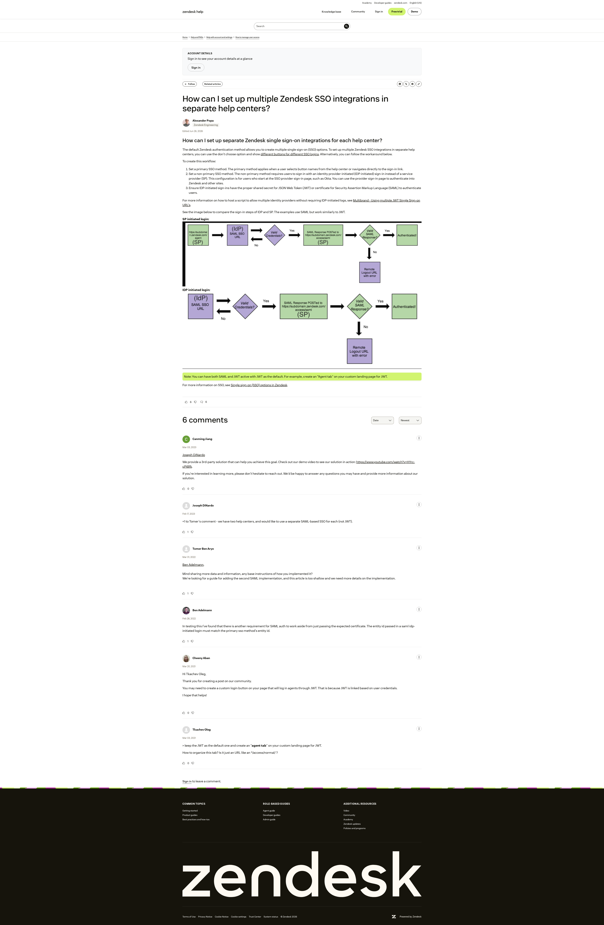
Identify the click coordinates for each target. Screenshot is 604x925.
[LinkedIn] (400, 84)
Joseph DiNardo (193, 455)
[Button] (186, 402)
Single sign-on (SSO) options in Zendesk (259, 385)
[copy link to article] (419, 84)
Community (358, 11)
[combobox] (382, 420)
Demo (414, 11)
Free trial (396, 11)
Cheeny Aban (201, 658)
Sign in (379, 11)
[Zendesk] (302, 874)
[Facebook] (412, 84)
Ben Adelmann (193, 565)
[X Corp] (406, 84)
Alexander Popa (203, 120)
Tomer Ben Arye (203, 549)
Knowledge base (331, 11)
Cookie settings (238, 917)
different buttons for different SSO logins (290, 154)
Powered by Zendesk (411, 916)
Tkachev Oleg (202, 729)
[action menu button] (419, 438)
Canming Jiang (202, 439)
